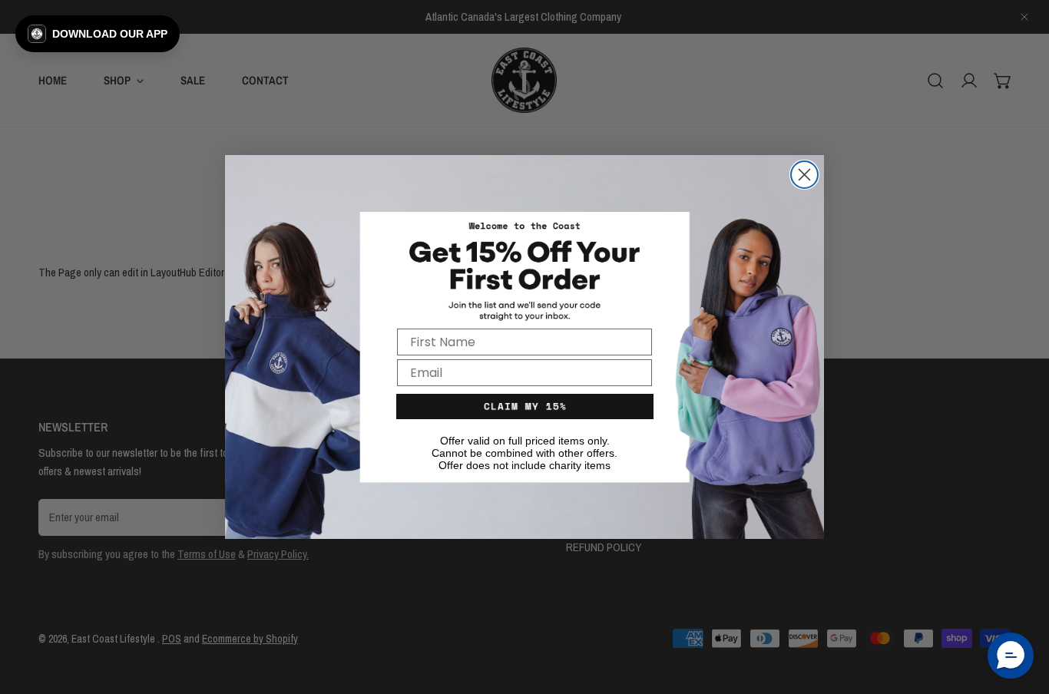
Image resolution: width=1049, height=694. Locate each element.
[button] (97, 33)
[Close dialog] (804, 174)
